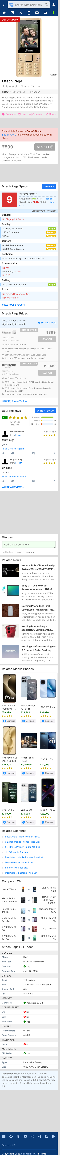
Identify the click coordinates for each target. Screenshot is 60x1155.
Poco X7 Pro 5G (48, 810)
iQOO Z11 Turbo (48, 707)
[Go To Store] (15, 332)
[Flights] (20, 13)
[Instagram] (32, 1136)
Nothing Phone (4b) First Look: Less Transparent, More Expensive (38, 607)
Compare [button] (49, 186)
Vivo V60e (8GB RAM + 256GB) (9, 759)
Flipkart (19, 435)
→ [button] (14, 401)
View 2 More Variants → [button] (14, 344)
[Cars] (45, 13)
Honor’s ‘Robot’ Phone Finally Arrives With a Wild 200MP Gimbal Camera (38, 567)
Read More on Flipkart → (14, 448)
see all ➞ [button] (50, 198)
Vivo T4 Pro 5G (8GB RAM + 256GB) (9, 707)
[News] (12, 13)
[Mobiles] (29, 13)
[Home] (4, 13)
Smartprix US (8, 1145)
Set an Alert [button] (9, 134)
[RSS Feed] (46, 1136)
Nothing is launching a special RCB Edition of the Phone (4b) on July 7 (36, 628)
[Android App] (54, 1136)
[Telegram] (39, 1136)
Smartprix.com (28, 1153)
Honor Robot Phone (27, 759)
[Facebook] (11, 1136)
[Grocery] (53, 13)
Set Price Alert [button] (48, 322)
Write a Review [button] (45, 410)
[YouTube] (25, 1136)
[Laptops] (37, 13)
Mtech (36, 91)
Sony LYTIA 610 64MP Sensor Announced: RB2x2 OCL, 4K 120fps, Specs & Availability (36, 587)
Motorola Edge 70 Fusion (28, 707)
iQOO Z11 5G (46, 759)
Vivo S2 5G (26, 810)
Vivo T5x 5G (8, 810)
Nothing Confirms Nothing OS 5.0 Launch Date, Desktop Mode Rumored (38, 648)
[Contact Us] (4, 1136)
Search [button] (43, 147)
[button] (29, 305)
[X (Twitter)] (18, 1136)
